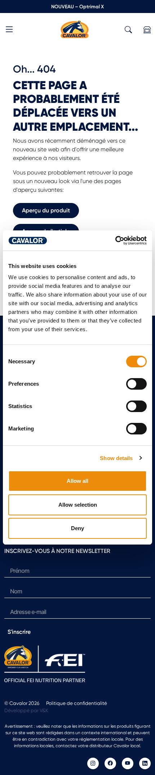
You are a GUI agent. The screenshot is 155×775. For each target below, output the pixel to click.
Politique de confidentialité (76, 703)
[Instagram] (93, 763)
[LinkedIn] (145, 763)
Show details (116, 458)
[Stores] (147, 30)
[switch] (136, 384)
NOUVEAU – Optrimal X (77, 6)
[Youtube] (127, 763)
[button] (9, 30)
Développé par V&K (26, 710)
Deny (77, 528)
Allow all (77, 481)
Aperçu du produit (46, 210)
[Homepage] (75, 29)
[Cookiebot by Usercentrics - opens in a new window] (115, 240)
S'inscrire (19, 631)
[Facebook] (110, 763)
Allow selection (77, 505)
